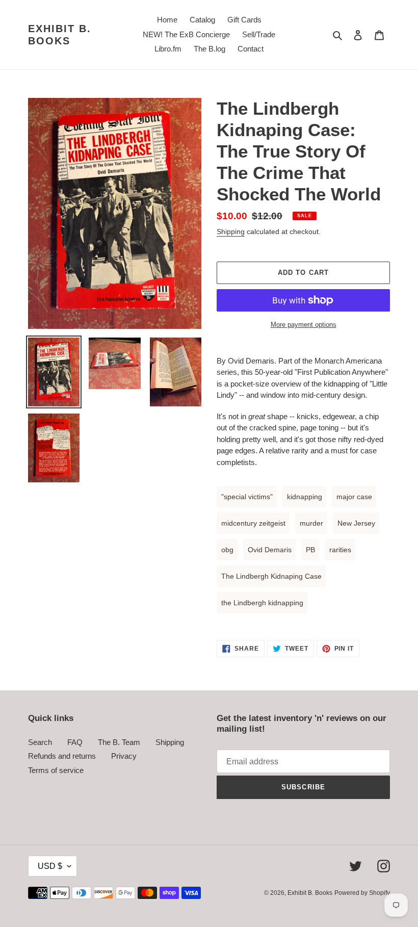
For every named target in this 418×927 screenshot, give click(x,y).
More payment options (303, 324)
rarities (340, 550)
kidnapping (304, 497)
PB (310, 550)
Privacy (124, 756)
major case (354, 497)
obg (227, 550)
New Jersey (356, 523)
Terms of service (56, 770)
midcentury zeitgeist (253, 523)
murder (311, 523)
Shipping (231, 231)
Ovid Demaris (270, 550)
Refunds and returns (62, 756)
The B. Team (119, 742)
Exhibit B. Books (59, 34)
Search (40, 742)
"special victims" (247, 497)
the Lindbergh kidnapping (262, 603)
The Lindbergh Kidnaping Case (271, 576)
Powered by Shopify (362, 892)
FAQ (75, 742)
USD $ (50, 866)
